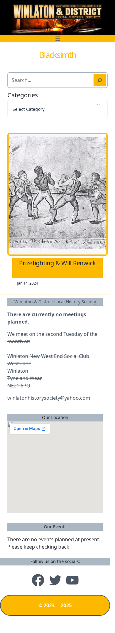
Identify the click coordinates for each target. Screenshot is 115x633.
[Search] (100, 80)
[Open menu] (57, 38)
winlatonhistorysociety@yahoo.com (48, 397)
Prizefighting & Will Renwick (57, 263)
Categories (22, 95)
